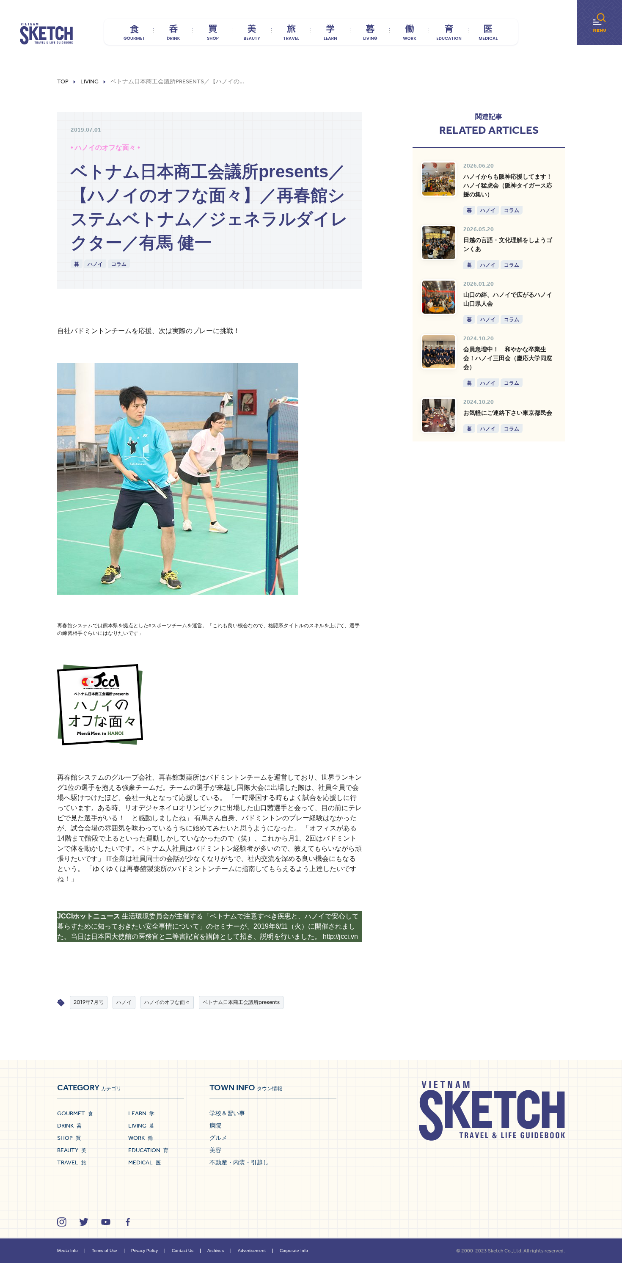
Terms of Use (104, 1250)
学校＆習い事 (227, 1113)
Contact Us (182, 1250)
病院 (215, 1125)
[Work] (409, 32)
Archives (215, 1250)
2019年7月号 (89, 1002)
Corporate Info (294, 1250)
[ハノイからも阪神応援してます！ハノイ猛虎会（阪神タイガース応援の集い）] (439, 179)
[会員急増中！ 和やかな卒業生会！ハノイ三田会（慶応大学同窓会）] (439, 352)
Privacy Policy (144, 1250)
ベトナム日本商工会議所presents (241, 1002)
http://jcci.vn (340, 936)
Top (63, 82)
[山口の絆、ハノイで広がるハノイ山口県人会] (439, 297)
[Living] (370, 32)
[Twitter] (83, 1222)
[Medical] (488, 32)
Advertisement (252, 1250)
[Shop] (212, 32)
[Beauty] (252, 32)
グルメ (218, 1137)
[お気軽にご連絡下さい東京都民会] (439, 415)
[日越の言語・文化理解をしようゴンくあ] (439, 242)
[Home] (46, 34)
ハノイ (95, 264)
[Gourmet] (134, 32)
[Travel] (291, 32)
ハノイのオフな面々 (167, 1002)
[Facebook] (127, 1222)
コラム (119, 264)
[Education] (448, 32)
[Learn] (330, 32)
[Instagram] (61, 1222)
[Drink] (173, 32)
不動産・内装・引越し (239, 1162)
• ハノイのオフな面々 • (105, 147)
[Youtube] (105, 1222)
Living (89, 82)
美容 (215, 1150)
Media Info (67, 1250)
